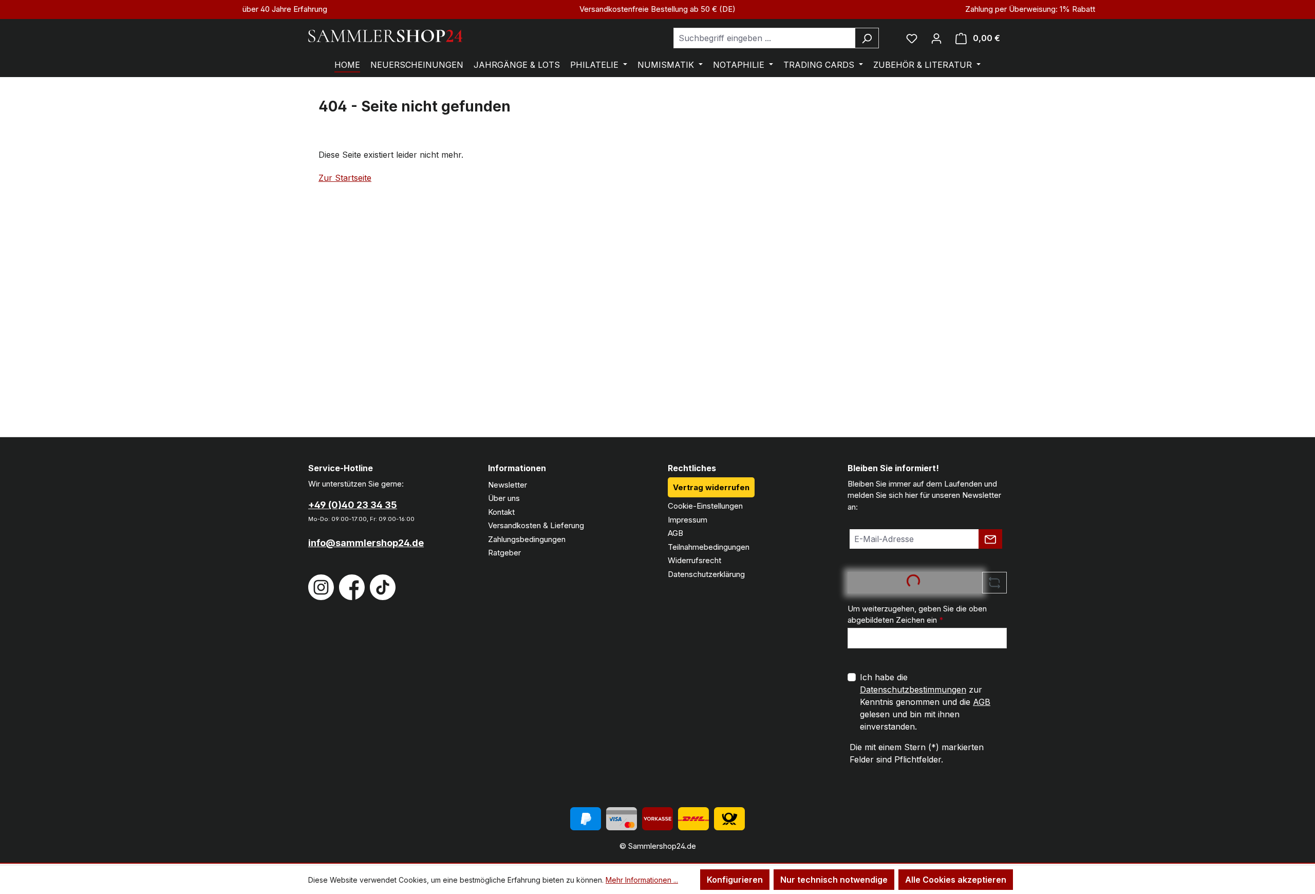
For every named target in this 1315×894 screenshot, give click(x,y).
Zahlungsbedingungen (527, 539)
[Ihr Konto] (936, 38)
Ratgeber (504, 552)
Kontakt (501, 512)
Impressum (687, 520)
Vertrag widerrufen (711, 487)
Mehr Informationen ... (642, 880)
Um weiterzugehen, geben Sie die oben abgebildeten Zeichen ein (917, 614)
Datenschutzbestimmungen (913, 689)
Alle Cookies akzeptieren (955, 879)
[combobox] (764, 38)
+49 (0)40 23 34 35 (352, 504)
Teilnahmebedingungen (708, 547)
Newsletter (507, 485)
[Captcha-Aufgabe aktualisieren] (994, 582)
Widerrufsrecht (694, 560)
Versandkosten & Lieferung (536, 525)
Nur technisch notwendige (834, 879)
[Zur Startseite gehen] (385, 36)
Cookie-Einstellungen (705, 506)
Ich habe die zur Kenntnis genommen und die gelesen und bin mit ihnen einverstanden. (925, 702)
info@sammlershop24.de (366, 542)
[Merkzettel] (911, 38)
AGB (675, 533)
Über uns (504, 498)
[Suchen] (867, 38)
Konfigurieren (735, 879)
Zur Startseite (344, 178)
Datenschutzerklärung (706, 574)
